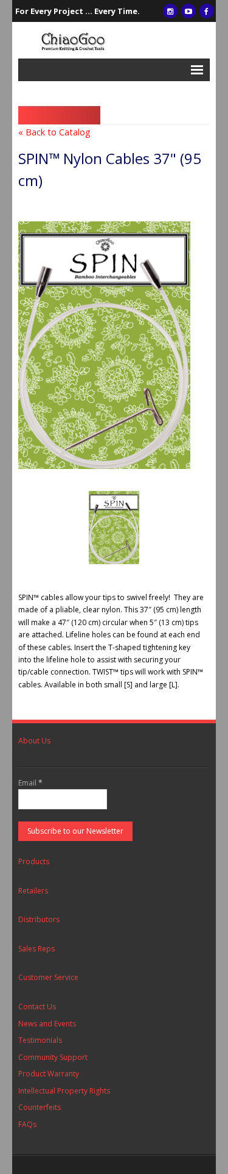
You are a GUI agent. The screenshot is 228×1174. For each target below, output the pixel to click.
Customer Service (48, 977)
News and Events (47, 1023)
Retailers (33, 891)
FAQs (27, 1124)
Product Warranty (48, 1073)
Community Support (53, 1057)
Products (33, 861)
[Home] (114, 40)
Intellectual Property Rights (64, 1091)
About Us (34, 741)
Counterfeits (39, 1107)
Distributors (39, 919)
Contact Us (37, 1006)
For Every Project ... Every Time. (77, 10)
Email (30, 783)
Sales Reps (36, 948)
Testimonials (40, 1040)
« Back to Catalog (54, 132)
